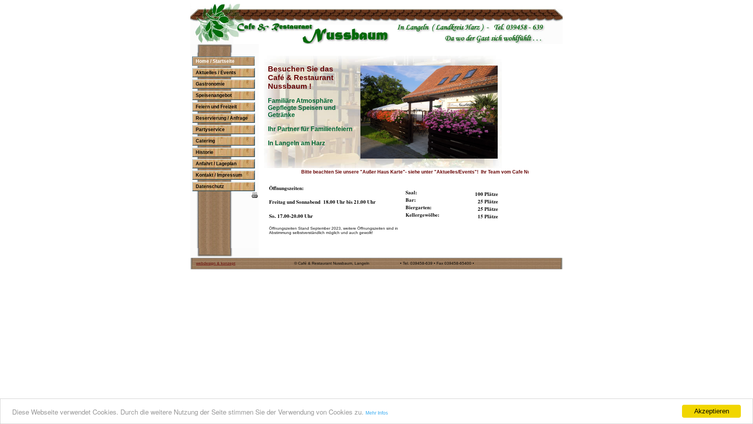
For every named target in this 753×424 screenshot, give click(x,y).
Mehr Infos (377, 413)
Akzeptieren (711, 411)
